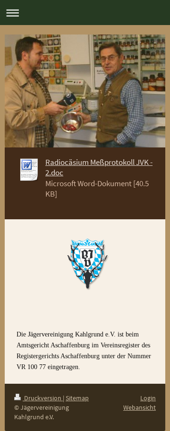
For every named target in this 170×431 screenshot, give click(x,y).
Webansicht (139, 407)
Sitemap (77, 398)
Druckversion (43, 398)
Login (148, 398)
